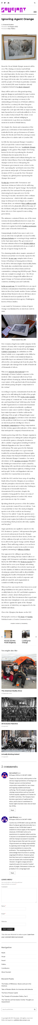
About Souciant (6, 972)
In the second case (8, 286)
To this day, (5, 183)
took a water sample (27, 397)
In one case (13, 258)
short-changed (24, 87)
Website (4, 921)
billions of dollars (24, 549)
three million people (29, 203)
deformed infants (7, 238)
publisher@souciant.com (22, 1020)
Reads (3, 952)
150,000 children (29, 243)
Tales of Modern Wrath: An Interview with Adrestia (17, 989)
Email (3, 914)
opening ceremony (21, 461)
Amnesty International (16, 372)
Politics (13, 28)
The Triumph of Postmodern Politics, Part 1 (14, 996)
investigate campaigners (10, 425)
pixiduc (30, 617)
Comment (4, 887)
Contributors (5, 968)
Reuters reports (26, 562)
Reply (12, 810)
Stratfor (32, 420)
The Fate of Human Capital (9, 993)
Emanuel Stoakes (8, 24)
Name (3, 906)
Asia (9, 28)
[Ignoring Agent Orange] (19, 326)
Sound (3, 960)
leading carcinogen (29, 226)
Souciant (13, 10)
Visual (3, 956)
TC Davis (21, 617)
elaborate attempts (8, 418)
